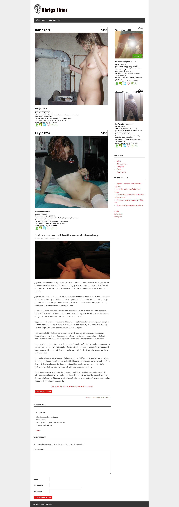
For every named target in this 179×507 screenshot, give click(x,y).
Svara (38, 430)
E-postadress (38, 485)
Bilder (119, 161)
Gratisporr (118, 217)
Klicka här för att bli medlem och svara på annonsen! (72, 386)
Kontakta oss (54, 20)
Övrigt (119, 169)
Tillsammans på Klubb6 (43, 391)
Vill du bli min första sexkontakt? (97, 398)
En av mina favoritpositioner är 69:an (130, 205)
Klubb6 (116, 211)
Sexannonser (54, 238)
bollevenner (118, 214)
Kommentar (39, 449)
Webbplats (38, 491)
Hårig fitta (40, 20)
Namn (36, 479)
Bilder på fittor (122, 164)
